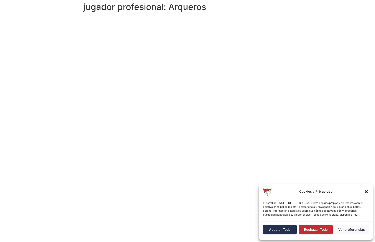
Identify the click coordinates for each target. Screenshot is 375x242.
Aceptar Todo (280, 229)
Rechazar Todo (316, 229)
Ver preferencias (351, 229)
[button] (366, 192)
